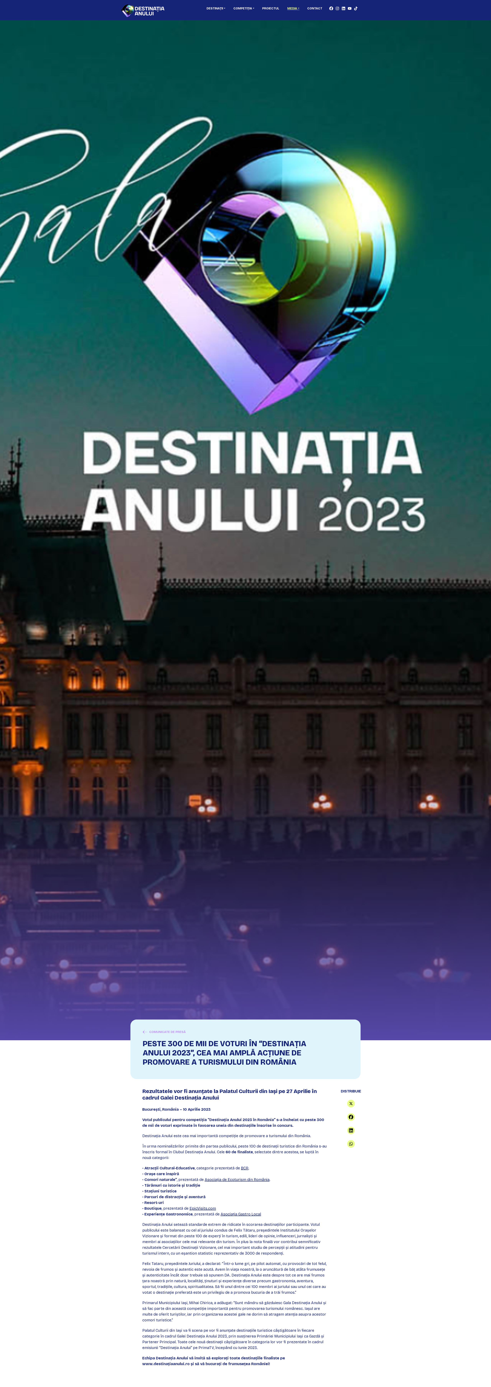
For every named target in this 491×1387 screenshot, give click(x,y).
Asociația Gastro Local (241, 1214)
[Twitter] (351, 1103)
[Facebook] (351, 1117)
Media (292, 8)
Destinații (215, 8)
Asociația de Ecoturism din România (237, 1179)
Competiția (242, 8)
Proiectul (270, 8)
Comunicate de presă (167, 1032)
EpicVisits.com (202, 1208)
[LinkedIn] (351, 1130)
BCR (244, 1168)
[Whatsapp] (351, 1144)
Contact (314, 8)
